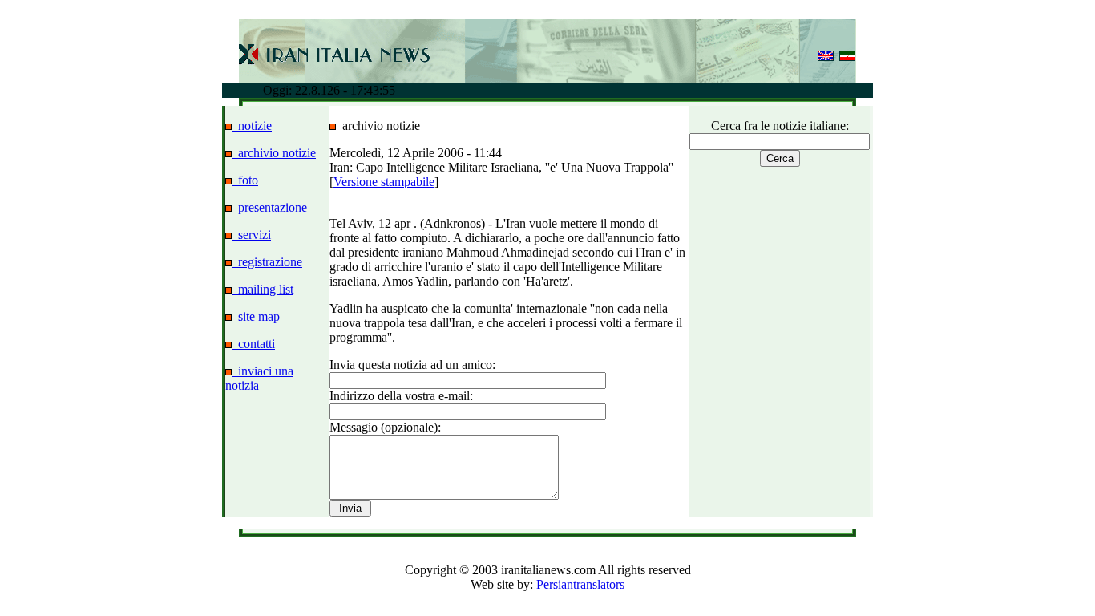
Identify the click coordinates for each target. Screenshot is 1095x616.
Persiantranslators (580, 584)
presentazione (269, 207)
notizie (252, 125)
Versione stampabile (383, 181)
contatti (253, 344)
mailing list (262, 289)
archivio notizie (274, 153)
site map (256, 316)
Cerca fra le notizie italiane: (780, 125)
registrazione (267, 262)
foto (245, 180)
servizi (251, 234)
